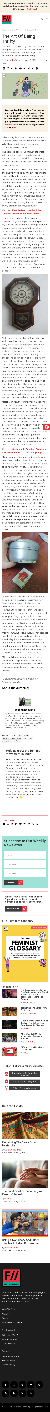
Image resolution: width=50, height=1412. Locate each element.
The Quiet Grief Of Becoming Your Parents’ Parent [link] (23, 1193)
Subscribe (11, 883)
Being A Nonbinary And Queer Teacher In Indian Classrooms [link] (20, 1241)
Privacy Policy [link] (8, 1364)
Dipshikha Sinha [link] (12, 60)
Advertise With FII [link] (10, 1335)
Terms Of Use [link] (8, 1360)
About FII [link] (6, 1314)
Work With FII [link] (8, 1343)
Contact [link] (6, 1318)
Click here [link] (31, 9)
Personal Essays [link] (8, 30)
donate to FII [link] (11, 124)
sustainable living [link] (19, 738)
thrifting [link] (16, 741)
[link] (46, 427)
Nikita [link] (8, 1198)
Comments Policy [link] (10, 1356)
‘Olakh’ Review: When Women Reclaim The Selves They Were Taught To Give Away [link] (34, 1023)
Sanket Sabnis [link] (12, 1247)
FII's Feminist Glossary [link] (17, 921)
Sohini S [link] (26, 1029)
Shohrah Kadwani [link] (29, 1042)
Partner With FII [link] (10, 1339)
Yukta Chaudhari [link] (29, 1013)
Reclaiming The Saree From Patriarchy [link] (34, 1009)
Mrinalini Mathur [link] (29, 1002)
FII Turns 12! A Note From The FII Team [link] (32, 1048)
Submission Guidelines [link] (12, 1322)
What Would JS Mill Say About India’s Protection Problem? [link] (32, 1036)
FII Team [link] (26, 1053)
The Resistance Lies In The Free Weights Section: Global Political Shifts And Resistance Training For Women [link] (34, 994)
